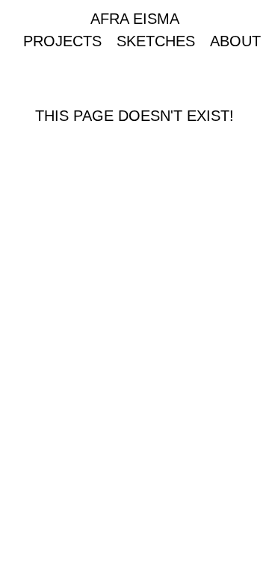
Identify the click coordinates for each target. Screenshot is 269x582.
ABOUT (235, 41)
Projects (62, 41)
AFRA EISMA (134, 18)
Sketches (156, 41)
